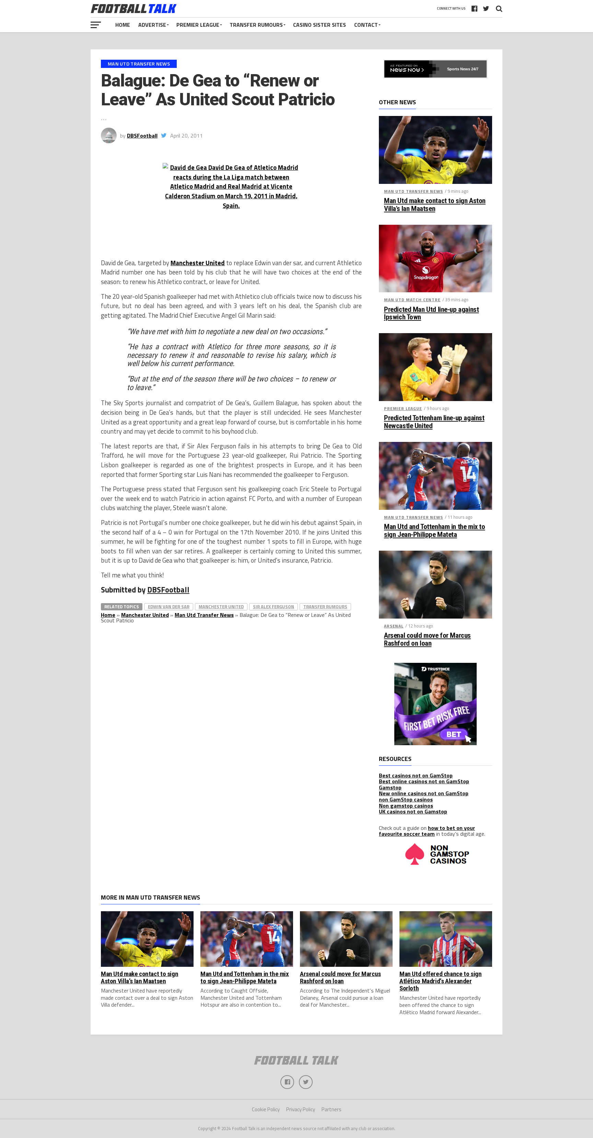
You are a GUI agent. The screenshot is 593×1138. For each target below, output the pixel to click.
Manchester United (198, 263)
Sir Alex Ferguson (273, 606)
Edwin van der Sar (168, 606)
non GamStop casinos (406, 799)
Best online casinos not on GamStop (424, 781)
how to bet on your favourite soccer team (427, 831)
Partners (331, 1109)
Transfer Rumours (256, 25)
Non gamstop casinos (406, 805)
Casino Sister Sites (319, 25)
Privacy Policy (300, 1109)
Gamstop (390, 787)
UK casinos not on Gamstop (413, 811)
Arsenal (394, 626)
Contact (366, 25)
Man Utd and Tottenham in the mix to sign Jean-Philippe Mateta (434, 531)
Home (122, 25)
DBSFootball (142, 135)
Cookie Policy (266, 1109)
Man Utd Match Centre (412, 299)
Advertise (152, 25)
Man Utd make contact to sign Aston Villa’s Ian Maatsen (435, 205)
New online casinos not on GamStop (423, 793)
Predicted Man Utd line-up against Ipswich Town (431, 313)
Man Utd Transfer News (204, 615)
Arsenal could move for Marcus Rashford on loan (427, 639)
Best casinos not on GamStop (416, 775)
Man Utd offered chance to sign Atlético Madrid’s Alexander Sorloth (440, 981)
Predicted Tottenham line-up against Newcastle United (434, 422)
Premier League (197, 25)
